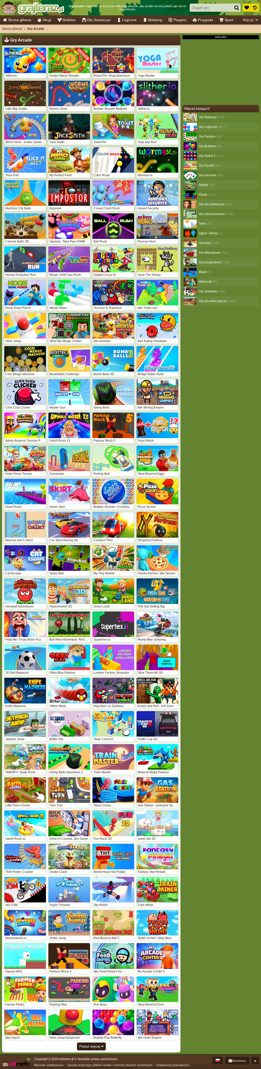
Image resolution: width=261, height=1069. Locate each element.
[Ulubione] (247, 8)
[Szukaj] (236, 8)
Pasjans (180, 20)
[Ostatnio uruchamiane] (255, 8)
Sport (229, 20)
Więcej (248, 20)
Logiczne (129, 20)
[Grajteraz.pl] (33, 7)
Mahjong (155, 20)
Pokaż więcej (90, 1046)
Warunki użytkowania (48, 1065)
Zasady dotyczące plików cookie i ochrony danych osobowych (110, 1065)
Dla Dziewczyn (99, 20)
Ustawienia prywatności (172, 1065)
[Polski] (217, 1060)
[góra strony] (255, 1060)
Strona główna (19, 20)
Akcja (47, 20)
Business (239, 1061)
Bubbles (69, 20)
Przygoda (205, 20)
